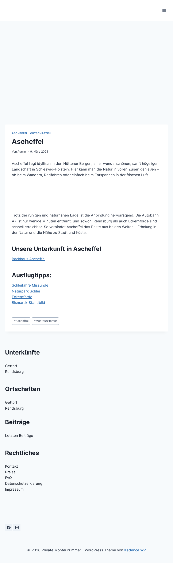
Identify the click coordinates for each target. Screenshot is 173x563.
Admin (22, 151)
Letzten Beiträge (19, 435)
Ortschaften (40, 133)
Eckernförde (22, 297)
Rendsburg (14, 371)
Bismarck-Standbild (28, 302)
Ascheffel (20, 133)
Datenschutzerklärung (23, 483)
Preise (10, 472)
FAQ (8, 478)
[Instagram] (16, 527)
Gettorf (11, 366)
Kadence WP (135, 550)
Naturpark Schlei (26, 291)
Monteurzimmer (45, 320)
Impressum (14, 489)
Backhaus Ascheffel (28, 259)
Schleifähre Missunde (30, 285)
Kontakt (11, 466)
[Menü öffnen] (164, 10)
